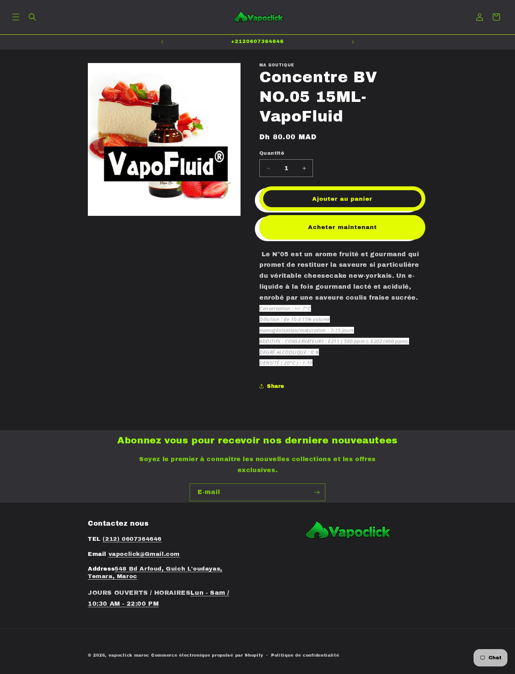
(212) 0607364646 (132, 539)
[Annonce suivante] (353, 42)
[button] (16, 17)
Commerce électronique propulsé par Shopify (207, 655)
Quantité (271, 153)
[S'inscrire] (316, 492)
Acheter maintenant (342, 227)
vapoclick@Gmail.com (144, 554)
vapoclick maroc (129, 655)
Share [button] (275, 386)
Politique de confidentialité (305, 655)
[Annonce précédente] (162, 42)
